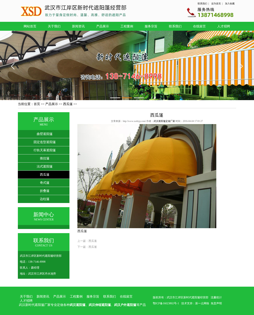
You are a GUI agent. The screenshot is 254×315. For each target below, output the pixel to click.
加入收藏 (230, 3)
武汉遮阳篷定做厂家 (164, 121)
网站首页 (30, 26)
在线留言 (199, 26)
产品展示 (102, 26)
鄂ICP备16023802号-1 (166, 303)
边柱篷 (44, 199)
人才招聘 (223, 26)
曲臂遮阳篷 (45, 134)
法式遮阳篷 (45, 166)
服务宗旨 (151, 26)
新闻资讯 (78, 26)
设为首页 (216, 3)
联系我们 (202, 3)
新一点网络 (202, 303)
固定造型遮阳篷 (45, 142)
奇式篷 (44, 182)
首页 (37, 104)
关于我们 (54, 26)
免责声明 (216, 303)
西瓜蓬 (93, 240)
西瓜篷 (68, 104)
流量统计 (216, 297)
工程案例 (126, 26)
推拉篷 (44, 158)
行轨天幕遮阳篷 (45, 150)
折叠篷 (44, 190)
